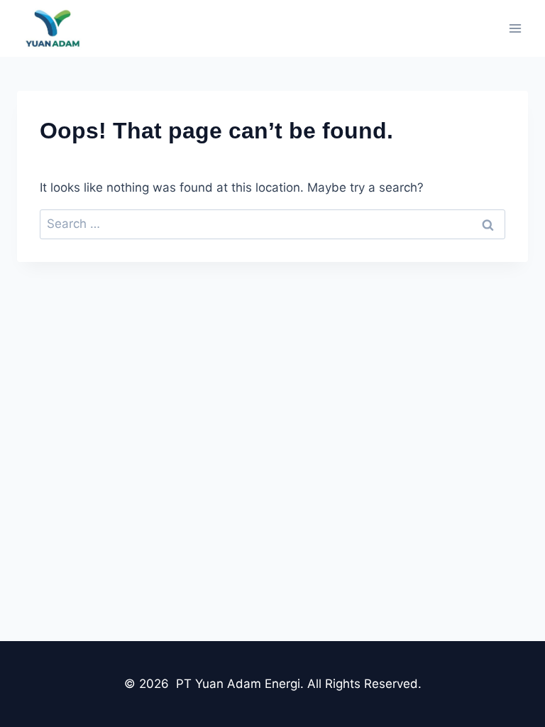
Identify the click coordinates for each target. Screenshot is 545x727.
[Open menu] (515, 28)
